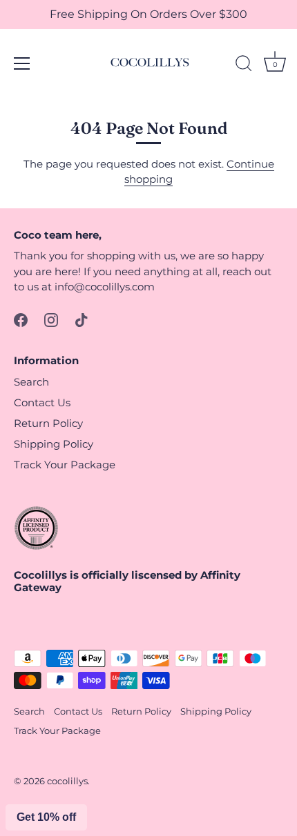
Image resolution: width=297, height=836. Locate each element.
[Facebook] (21, 319)
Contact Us (42, 402)
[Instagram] (51, 319)
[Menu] (22, 63)
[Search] (244, 65)
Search (31, 381)
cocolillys (67, 781)
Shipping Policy (53, 443)
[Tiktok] (81, 319)
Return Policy (48, 423)
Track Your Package (64, 464)
